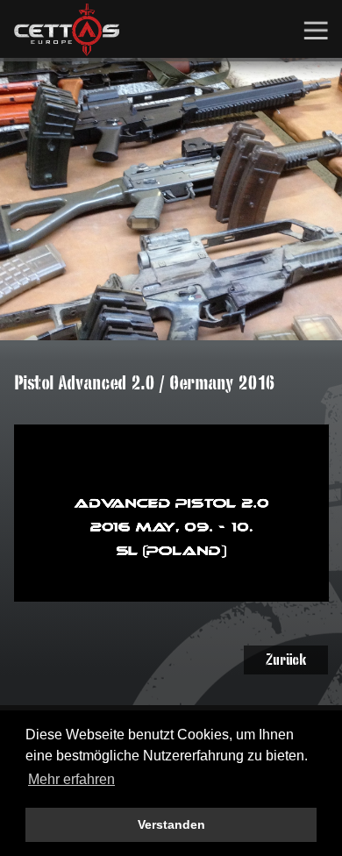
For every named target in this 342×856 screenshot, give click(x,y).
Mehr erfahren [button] (71, 779)
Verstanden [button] (171, 824)
